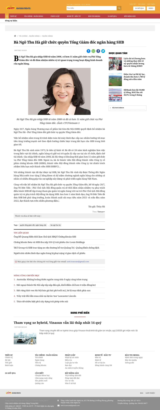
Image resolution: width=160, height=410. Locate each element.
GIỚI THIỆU (150, 393)
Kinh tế (98, 360)
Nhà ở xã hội (70, 383)
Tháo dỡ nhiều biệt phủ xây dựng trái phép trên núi (41, 301)
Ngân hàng (39, 360)
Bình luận (9, 365)
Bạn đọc (68, 365)
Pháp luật (55, 16)
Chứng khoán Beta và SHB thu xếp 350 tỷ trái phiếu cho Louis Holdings (49, 242)
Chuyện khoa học (42, 375)
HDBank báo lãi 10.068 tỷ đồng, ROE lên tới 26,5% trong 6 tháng (134, 92)
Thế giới (8, 362)
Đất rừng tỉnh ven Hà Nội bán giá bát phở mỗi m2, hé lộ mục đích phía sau (52, 290)
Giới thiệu (151, 4)
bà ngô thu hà (55, 225)
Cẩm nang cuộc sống (43, 378)
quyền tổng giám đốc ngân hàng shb (33, 225)
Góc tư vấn (69, 380)
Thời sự (13, 16)
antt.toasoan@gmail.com (78, 261)
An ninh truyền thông (74, 368)
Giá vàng (141, 4)
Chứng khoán (40, 365)
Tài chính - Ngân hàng (33, 16)
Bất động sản (130, 16)
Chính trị (8, 357)
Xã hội (7, 360)
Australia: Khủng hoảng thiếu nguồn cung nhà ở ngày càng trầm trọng (50, 279)
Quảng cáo (39, 383)
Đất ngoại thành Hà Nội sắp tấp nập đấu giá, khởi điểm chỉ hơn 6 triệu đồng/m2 (55, 285)
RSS (141, 393)
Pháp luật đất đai (72, 378)
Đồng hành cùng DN (103, 365)
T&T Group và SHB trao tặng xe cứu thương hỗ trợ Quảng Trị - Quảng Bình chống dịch (56, 247)
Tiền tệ (38, 362)
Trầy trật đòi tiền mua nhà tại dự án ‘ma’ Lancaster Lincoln (45, 296)
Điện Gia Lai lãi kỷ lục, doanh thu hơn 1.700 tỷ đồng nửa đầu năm (134, 76)
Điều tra (68, 360)
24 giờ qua (139, 8)
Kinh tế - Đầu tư (74, 16)
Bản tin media (131, 360)
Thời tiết (132, 4)
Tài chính (39, 357)
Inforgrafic (129, 362)
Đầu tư (98, 357)
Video (150, 8)
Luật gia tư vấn (71, 362)
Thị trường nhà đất (73, 375)
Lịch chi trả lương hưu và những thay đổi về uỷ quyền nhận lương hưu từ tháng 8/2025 (134, 62)
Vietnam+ (101, 212)
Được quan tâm (118, 53)
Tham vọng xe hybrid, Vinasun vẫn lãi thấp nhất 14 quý (57, 322)
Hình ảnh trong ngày (134, 357)
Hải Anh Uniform (118, 108)
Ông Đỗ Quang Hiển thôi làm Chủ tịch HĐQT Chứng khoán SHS (45, 236)
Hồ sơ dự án (100, 362)
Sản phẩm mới (41, 380)
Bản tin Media (94, 16)
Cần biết (39, 373)
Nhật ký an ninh (72, 357)
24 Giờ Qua (112, 16)
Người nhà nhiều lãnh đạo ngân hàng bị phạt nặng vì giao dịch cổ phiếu (49, 253)
